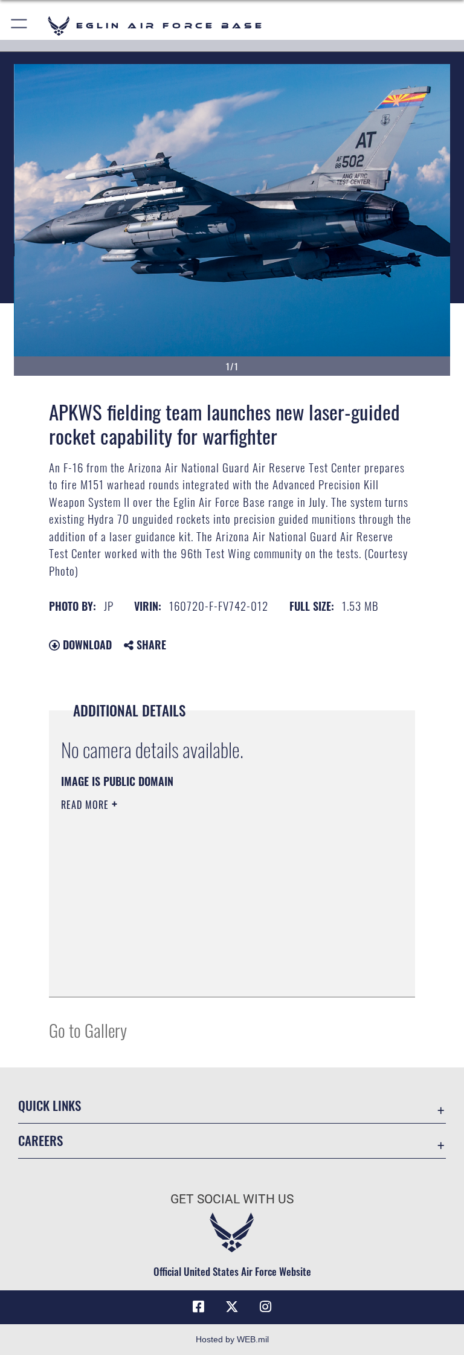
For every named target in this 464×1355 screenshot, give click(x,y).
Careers (40, 1140)
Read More (86, 804)
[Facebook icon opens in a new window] (198, 1307)
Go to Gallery (88, 1030)
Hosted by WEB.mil (232, 1339)
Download (86, 644)
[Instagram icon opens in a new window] (266, 1307)
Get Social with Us (232, 1199)
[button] (19, 25)
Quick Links (49, 1105)
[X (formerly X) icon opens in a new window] (232, 1307)
